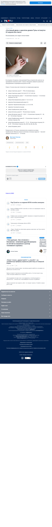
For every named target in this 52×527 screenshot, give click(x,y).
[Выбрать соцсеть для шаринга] (45, 43)
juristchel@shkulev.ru (39, 330)
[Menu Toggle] (1, 21)
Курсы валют (44, 18)
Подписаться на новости (8, 291)
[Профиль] (50, 21)
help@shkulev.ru (29, 332)
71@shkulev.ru (32, 329)
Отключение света (20, 142)
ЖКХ (27, 142)
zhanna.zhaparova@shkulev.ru (21, 336)
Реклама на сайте (6, 302)
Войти (10, 179)
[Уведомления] (47, 21)
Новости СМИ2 (10, 193)
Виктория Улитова (15, 137)
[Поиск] (44, 21)
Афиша (32, 18)
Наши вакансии (5, 312)
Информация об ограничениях (26, 342)
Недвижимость (5, 18)
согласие (3, 4)
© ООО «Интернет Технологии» (26, 354)
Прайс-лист (4, 305)
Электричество (10, 142)
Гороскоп (37, 18)
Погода (19, 18)
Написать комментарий (15, 43)
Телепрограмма (26, 18)
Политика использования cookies (26, 344)
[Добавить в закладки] (41, 43)
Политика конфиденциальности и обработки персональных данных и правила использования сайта (26, 348)
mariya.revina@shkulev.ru (21, 338)
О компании (4, 309)
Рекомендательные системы (26, 346)
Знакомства (13, 18)
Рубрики (3, 298)
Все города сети (5, 316)
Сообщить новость (6, 295)
